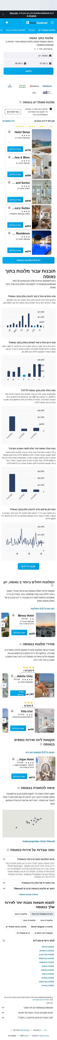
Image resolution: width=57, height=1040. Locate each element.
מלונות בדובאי (48, 966)
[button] (3, 14)
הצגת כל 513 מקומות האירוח (40, 752)
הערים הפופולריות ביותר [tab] (42, 913)
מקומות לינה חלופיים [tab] (44, 933)
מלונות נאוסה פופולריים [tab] (16, 926)
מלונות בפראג (48, 985)
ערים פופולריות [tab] (23, 933)
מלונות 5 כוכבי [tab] (29, 920)
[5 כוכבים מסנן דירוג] (19, 126)
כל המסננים (8, 120)
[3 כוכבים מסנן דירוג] (42, 126)
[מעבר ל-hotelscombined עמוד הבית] (37, 22)
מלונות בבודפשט (46, 962)
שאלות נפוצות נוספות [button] (28, 894)
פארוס (26, 1035)
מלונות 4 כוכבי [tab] (46, 920)
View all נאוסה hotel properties (39, 841)
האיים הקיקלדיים (43, 1035)
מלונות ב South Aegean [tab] (42, 926)
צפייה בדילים (15, 149)
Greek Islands (24, 1030)
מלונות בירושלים (47, 950)
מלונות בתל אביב (46, 954)
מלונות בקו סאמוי (46, 981)
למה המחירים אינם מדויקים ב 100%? (35, 1017)
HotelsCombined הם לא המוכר (38, 1007)
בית (45, 1030)
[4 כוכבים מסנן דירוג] (31, 126)
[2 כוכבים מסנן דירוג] (51, 126)
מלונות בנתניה (48, 977)
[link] (28, 260)
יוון (40, 1030)
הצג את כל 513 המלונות (43, 608)
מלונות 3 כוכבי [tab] (20, 913)
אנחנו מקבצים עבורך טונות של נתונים (35, 1012)
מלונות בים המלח (46, 958)
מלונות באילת (48, 946)
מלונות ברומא (48, 973)
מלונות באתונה (47, 969)
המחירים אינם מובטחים (41, 999)
